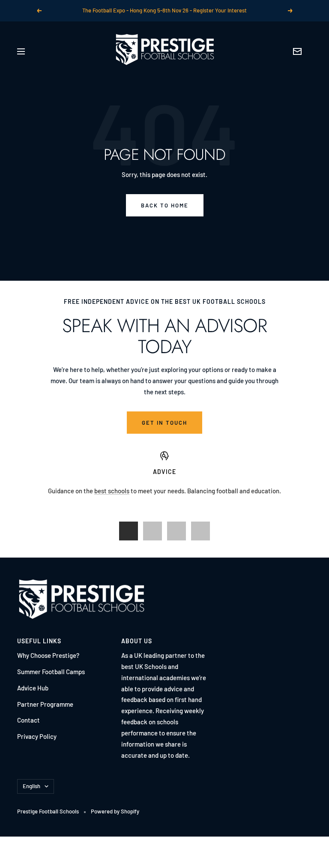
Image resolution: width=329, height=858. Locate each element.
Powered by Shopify (115, 811)
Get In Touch (164, 422)
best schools (111, 491)
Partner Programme (45, 704)
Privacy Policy (37, 736)
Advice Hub (32, 688)
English (31, 786)
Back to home (164, 205)
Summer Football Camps (51, 671)
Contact (28, 720)
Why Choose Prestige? (48, 655)
